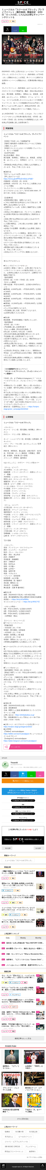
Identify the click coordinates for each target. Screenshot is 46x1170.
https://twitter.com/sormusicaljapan (16, 733)
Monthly (38, 938)
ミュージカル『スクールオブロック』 (19, 860)
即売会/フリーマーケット (14, 1151)
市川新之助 (33, 1131)
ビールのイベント (25, 1136)
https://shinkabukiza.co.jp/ (24, 715)
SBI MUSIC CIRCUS (12, 1146)
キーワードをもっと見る (34, 1157)
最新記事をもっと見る (23, 1038)
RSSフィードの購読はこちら (24, 781)
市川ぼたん (9, 1136)
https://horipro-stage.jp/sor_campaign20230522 (21, 407)
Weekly (23, 938)
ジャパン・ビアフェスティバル (16, 1141)
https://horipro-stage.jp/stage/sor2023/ (18, 726)
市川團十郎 (19, 1131)
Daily (8, 938)
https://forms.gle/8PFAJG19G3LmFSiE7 (18, 179)
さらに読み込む (23, 1118)
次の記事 (38, 848)
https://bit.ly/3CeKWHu (20, 599)
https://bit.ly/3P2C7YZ (31, 601)
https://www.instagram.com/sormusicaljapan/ (20, 741)
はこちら (18, 747)
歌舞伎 (7, 1131)
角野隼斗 (32, 1151)
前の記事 (7, 848)
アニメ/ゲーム (30, 1146)
